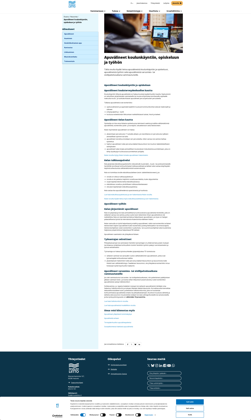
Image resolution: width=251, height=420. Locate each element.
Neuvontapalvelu (155, 378)
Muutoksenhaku (70, 57)
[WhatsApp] (173, 365)
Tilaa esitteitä (154, 388)
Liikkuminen (69, 52)
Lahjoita (166, 3)
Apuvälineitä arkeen (111, 318)
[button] (128, 344)
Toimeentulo (69, 61)
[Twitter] (148, 365)
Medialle (114, 369)
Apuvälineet (69, 34)
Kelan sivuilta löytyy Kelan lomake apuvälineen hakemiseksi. (126, 155)
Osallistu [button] (154, 11)
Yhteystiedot (155, 3)
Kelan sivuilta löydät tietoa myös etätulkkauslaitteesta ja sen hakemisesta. (131, 199)
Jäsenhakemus (142, 3)
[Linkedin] (160, 365)
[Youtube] (169, 365)
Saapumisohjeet (77, 382)
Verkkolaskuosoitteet (119, 365)
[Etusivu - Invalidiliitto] (72, 4)
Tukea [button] (115, 11)
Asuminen (68, 38)
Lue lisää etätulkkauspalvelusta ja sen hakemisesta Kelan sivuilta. (128, 194)
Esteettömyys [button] (134, 11)
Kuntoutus (68, 47)
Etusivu (66, 17)
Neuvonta (73, 17)
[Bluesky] (152, 365)
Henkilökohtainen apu (73, 43)
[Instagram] (156, 365)
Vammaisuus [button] (97, 11)
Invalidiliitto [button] (173, 11)
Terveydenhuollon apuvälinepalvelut (118, 322)
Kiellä (190, 415)
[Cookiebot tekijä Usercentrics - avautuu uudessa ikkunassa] (57, 416)
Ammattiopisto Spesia (119, 374)
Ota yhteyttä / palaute (157, 373)
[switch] (103, 414)
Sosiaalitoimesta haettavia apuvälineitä (118, 327)
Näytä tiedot (149, 415)
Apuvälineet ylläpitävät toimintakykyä (118, 314)
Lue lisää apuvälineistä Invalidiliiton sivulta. (120, 305)
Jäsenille (176, 3)
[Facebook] (164, 365)
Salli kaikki (190, 402)
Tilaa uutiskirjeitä (155, 383)
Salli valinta (190, 408)
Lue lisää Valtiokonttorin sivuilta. (116, 301)
